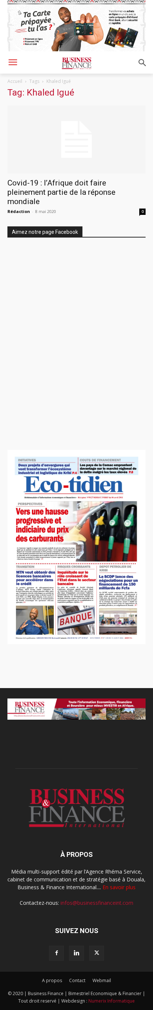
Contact (77, 980)
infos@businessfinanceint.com (97, 902)
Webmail (101, 980)
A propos (52, 980)
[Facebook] (56, 953)
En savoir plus (119, 887)
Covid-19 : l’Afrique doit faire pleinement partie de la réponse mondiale (61, 192)
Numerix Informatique (111, 1001)
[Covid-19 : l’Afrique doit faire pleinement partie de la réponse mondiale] (76, 140)
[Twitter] (96, 953)
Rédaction (18, 211)
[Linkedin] (76, 953)
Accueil (14, 81)
